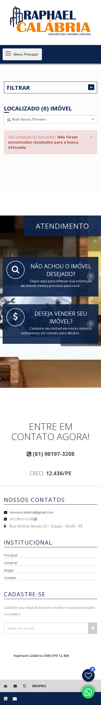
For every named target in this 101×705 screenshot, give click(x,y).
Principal (10, 555)
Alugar (9, 570)
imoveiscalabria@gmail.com (31, 512)
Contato (10, 577)
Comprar (11, 562)
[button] (50, 119)
